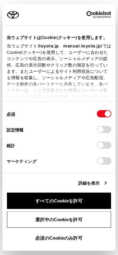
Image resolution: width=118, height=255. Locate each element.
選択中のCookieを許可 (58, 219)
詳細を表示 (89, 183)
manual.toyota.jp (82, 45)
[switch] (104, 129)
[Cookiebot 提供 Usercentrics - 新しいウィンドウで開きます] (84, 14)
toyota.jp (49, 45)
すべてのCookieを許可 (58, 200)
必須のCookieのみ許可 (58, 237)
